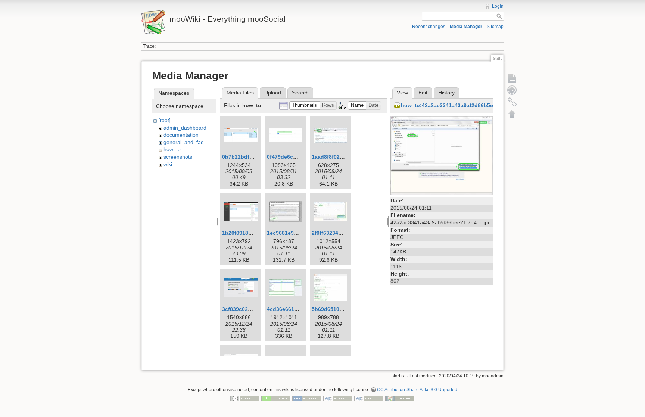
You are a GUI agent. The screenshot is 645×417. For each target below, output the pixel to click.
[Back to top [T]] (512, 114)
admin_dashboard (184, 128)
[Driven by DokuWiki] (400, 398)
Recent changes (428, 26)
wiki (167, 164)
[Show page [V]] (512, 78)
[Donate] (276, 398)
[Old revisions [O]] (512, 90)
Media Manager (466, 26)
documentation (181, 135)
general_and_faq (183, 142)
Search (300, 93)
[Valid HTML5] (338, 398)
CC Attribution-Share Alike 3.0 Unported (417, 389)
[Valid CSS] (369, 398)
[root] (164, 120)
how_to (172, 149)
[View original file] (441, 155)
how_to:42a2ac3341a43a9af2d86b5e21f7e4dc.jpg (463, 105)
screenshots (177, 157)
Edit (422, 93)
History (446, 93)
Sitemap (495, 26)
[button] (304, 105)
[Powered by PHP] (307, 398)
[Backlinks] (512, 102)
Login (498, 6)
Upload (272, 93)
